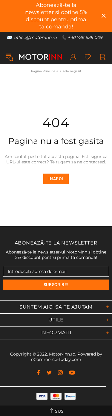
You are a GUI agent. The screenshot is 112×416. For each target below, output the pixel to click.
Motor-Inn (40, 57)
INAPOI (55, 178)
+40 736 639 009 (85, 37)
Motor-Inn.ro (62, 354)
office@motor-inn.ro (35, 37)
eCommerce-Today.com (56, 359)
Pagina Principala (44, 71)
